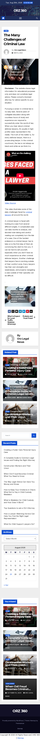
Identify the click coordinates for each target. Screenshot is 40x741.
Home (6, 31)
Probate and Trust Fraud (28, 317)
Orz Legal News (20, 50)
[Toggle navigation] (20, 18)
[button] (37, 18)
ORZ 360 (20, 11)
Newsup (33, 720)
